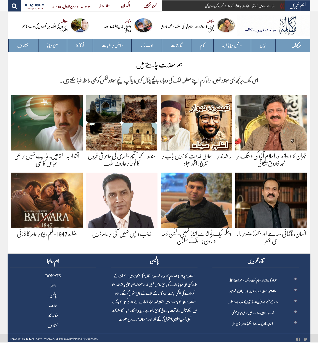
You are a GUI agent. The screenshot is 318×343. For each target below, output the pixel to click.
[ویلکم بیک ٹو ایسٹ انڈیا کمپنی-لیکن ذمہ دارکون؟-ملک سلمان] (196, 199)
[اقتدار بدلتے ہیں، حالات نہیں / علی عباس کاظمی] (47, 122)
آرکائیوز (80, 45)
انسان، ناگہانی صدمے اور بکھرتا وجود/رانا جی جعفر (253, 323)
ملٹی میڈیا (52, 45)
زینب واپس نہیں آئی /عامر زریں (121, 233)
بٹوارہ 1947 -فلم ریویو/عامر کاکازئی (47, 233)
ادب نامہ (146, 45)
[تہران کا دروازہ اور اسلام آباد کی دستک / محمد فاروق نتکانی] (271, 122)
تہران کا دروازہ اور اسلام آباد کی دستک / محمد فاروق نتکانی (187, 28)
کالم (202, 45)
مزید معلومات (125, 319)
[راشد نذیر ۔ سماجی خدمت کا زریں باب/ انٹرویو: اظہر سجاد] (196, 122)
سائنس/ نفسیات (112, 45)
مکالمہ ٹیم (53, 315)
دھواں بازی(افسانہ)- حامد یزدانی (117, 28)
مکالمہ (297, 45)
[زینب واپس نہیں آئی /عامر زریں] (121, 199)
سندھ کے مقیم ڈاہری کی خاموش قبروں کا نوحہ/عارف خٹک (253, 302)
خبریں (263, 45)
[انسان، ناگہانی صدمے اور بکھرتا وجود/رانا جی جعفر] (271, 199)
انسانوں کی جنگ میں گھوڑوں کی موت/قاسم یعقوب (44, 28)
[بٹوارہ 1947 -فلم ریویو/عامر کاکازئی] (47, 199)
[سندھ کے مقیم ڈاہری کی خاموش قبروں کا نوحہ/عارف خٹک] (121, 122)
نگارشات (176, 45)
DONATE (53, 275)
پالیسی (53, 295)
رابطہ (53, 285)
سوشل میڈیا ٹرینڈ (232, 45)
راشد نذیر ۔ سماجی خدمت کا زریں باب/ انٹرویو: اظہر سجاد (253, 291)
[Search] (14, 5)
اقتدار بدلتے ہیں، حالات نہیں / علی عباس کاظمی (252, 313)
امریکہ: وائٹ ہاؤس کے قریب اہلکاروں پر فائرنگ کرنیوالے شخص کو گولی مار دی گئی (240, 6)
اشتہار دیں (23, 45)
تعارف (53, 305)
